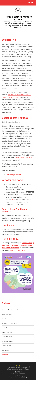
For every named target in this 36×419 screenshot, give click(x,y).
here (13, 199)
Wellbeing (23, 36)
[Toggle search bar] (3, 3)
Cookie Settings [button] (22, 377)
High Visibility (18, 371)
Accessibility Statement (18, 373)
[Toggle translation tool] (8, 3)
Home (3, 36)
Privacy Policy (13, 377)
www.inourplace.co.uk (24, 157)
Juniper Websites (23, 369)
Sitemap (18, 375)
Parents (12, 36)
